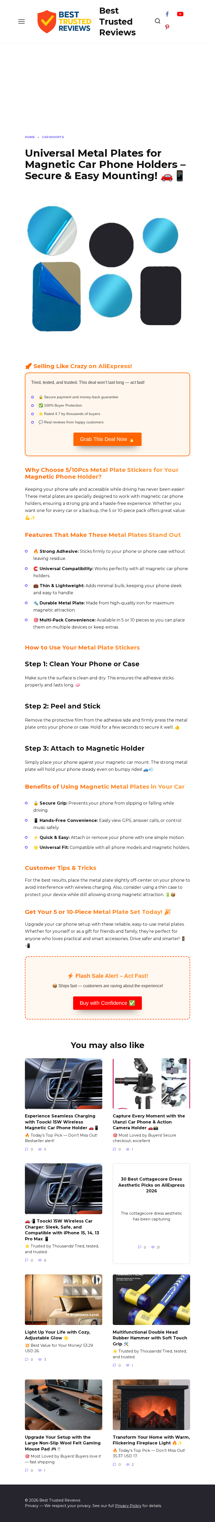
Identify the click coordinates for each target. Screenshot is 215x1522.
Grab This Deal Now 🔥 (107, 439)
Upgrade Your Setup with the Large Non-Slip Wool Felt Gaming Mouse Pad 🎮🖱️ (63, 1442)
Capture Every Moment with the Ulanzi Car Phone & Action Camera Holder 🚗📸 (149, 1122)
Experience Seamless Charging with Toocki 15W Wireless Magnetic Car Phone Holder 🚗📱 (62, 1122)
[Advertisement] (107, 87)
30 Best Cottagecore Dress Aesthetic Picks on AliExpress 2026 (151, 1185)
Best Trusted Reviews (117, 21)
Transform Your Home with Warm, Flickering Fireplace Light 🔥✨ (151, 1439)
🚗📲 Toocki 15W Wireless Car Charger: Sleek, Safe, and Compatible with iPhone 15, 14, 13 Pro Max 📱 (62, 1230)
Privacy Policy (128, 1505)
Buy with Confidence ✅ (107, 1003)
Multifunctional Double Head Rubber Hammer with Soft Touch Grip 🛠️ (150, 1337)
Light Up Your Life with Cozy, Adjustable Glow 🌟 (57, 1334)
